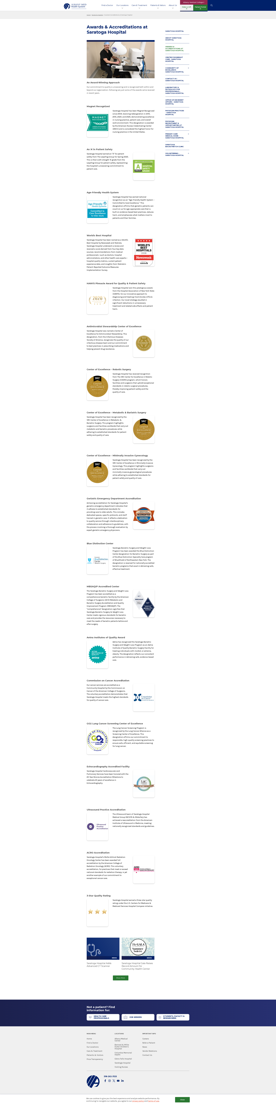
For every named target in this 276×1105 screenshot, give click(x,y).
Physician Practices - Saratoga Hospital (174, 113)
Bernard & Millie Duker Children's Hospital (122, 1047)
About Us (173, 5)
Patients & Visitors (157, 5)
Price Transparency (95, 1059)
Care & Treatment (139, 5)
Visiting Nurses (121, 1067)
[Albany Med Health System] (75, 6)
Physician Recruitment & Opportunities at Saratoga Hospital (174, 124)
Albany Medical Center (121, 1040)
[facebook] (105, 1080)
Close (182, 1100)
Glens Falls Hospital (123, 1059)
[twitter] (114, 1080)
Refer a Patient (148, 1043)
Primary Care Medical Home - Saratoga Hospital (174, 136)
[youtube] (118, 1080)
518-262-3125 (110, 1076)
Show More (120, 978)
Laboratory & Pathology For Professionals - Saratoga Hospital (174, 90)
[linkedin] (122, 1080)
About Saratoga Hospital (173, 39)
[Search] (212, 5)
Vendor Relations (149, 1051)
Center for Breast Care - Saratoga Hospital (174, 59)
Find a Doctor (107, 5)
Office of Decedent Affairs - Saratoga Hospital (174, 102)
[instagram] (109, 1080)
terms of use (153, 1101)
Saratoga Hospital (97, 15)
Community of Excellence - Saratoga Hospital (174, 70)
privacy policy (138, 1101)
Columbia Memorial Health (123, 1054)
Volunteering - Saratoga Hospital (174, 154)
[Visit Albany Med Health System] (93, 1087)
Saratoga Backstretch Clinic (174, 146)
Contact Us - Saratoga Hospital (174, 80)
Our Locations (122, 5)
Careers (145, 1039)
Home (88, 15)
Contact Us (147, 1055)
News (144, 1047)
